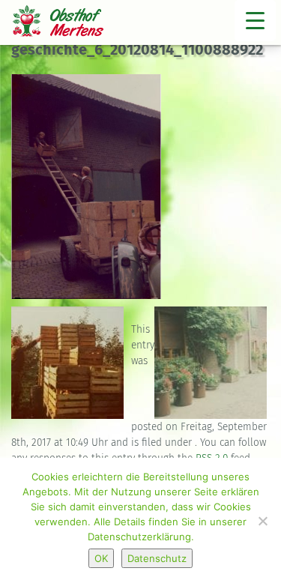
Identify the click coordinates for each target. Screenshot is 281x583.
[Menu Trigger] (255, 20)
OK (101, 558)
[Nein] (262, 520)
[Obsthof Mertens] (67, 24)
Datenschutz (157, 558)
